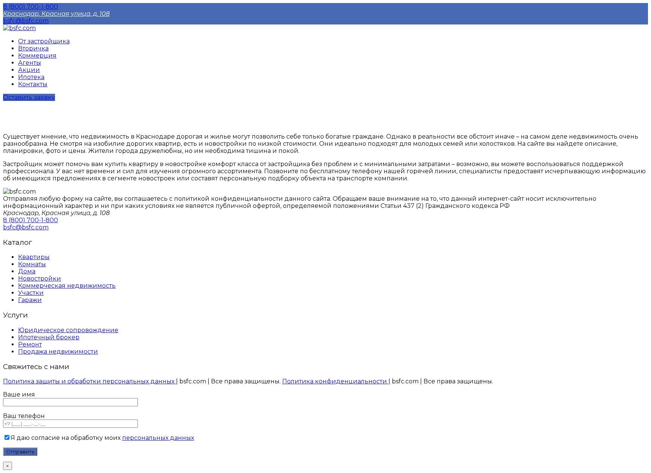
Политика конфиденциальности (335, 381)
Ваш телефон (24, 416)
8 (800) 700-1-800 (30, 6)
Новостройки (39, 278)
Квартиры (34, 257)
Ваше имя (19, 394)
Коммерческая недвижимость (67, 285)
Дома (26, 271)
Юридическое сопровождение (68, 330)
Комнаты (32, 264)
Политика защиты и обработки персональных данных (89, 381)
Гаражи (30, 300)
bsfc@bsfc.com (26, 20)
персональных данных (158, 437)
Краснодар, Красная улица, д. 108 (56, 13)
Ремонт (30, 344)
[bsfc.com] (19, 28)
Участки (31, 292)
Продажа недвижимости (58, 351)
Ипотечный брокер (48, 337)
